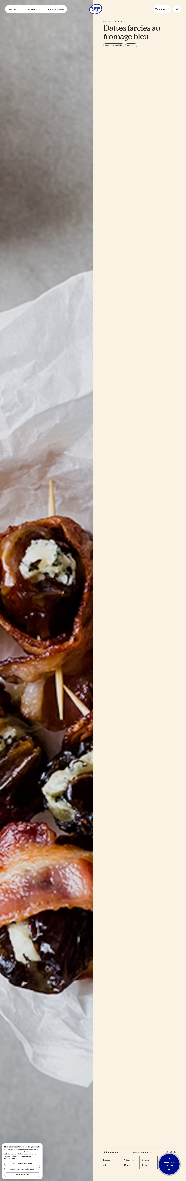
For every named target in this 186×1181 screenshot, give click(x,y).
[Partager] (171, 1152)
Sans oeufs (131, 45)
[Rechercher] (177, 9)
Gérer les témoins (22, 1174)
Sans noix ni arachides (113, 45)
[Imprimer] (175, 1152)
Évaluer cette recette (141, 1152)
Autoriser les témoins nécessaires (22, 1169)
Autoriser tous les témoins (22, 1164)
